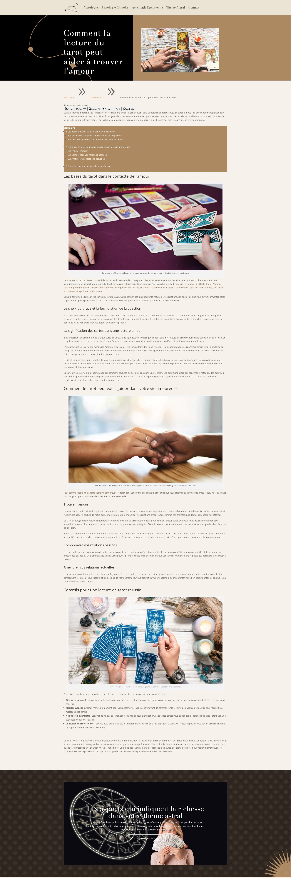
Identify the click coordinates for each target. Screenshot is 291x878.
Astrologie (90, 7)
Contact (193, 7)
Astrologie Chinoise (115, 7)
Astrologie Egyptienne (147, 7)
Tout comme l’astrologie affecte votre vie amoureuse (90, 492)
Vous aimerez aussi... (145, 838)
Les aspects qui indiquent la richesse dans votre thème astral (145, 812)
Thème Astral (175, 7)
